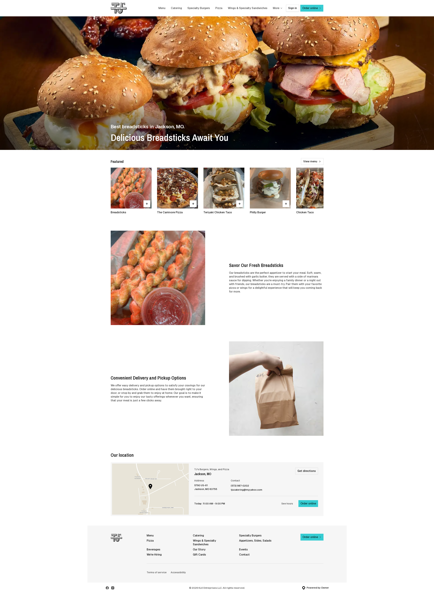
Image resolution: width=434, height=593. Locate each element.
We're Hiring (154, 554)
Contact (244, 554)
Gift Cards (199, 554)
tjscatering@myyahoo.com (246, 489)
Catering (176, 8)
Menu (161, 8)
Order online (308, 503)
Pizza (218, 8)
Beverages (153, 549)
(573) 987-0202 (240, 485)
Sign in (292, 8)
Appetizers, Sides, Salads (255, 540)
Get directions (306, 471)
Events (243, 549)
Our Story (199, 549)
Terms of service (157, 572)
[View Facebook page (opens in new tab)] (107, 588)
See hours (287, 503)
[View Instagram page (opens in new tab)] (113, 588)
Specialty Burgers (198, 8)
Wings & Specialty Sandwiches (247, 8)
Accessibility (178, 572)
